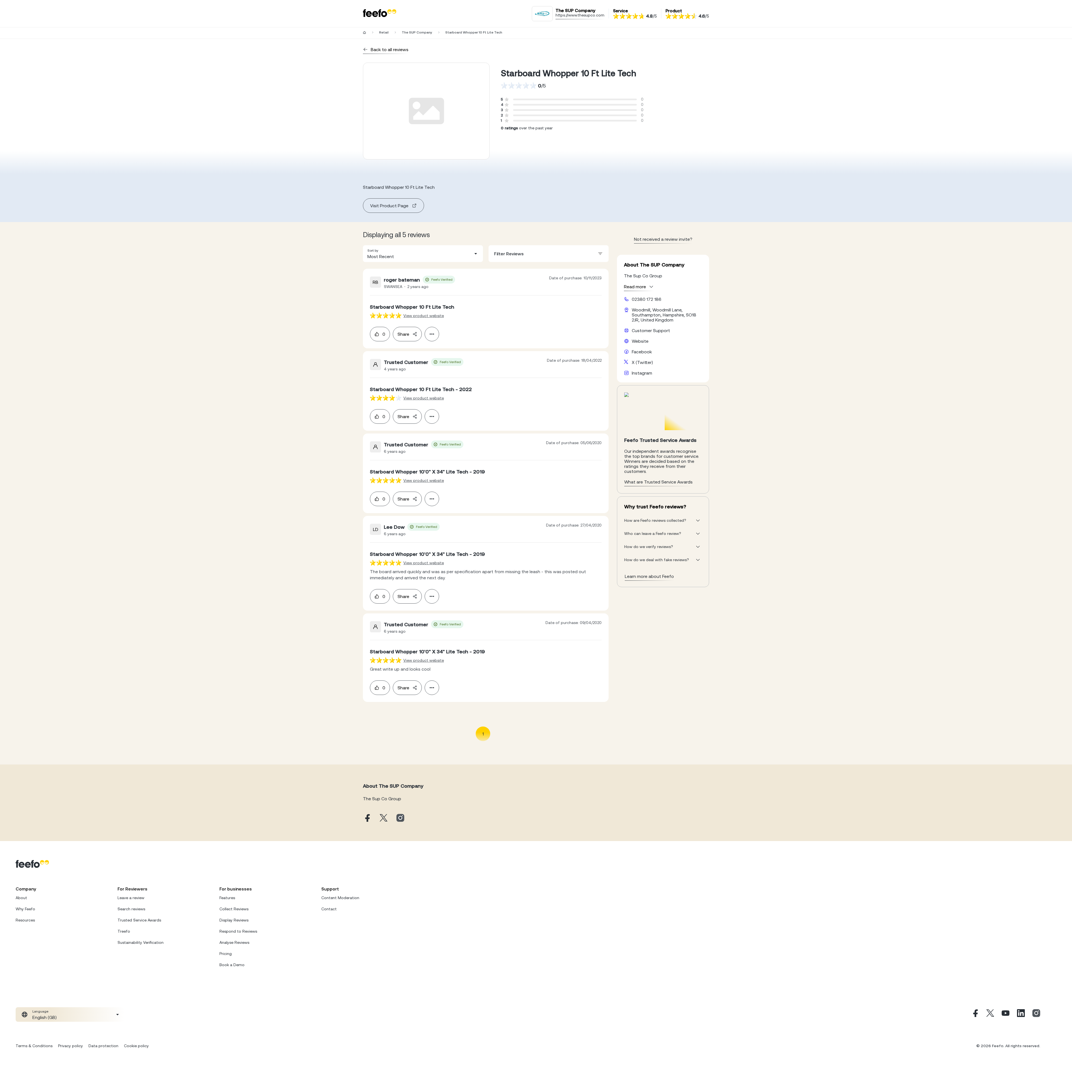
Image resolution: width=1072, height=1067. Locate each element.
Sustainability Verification (141, 942)
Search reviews (131, 909)
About (21, 897)
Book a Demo (232, 965)
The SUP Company (417, 32)
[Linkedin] (1021, 1014)
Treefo (124, 931)
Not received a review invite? (663, 239)
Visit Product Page (389, 205)
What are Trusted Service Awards (658, 481)
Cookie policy (136, 1046)
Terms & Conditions (34, 1046)
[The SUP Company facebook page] (367, 818)
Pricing (225, 953)
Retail (384, 32)
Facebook (642, 351)
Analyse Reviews (234, 942)
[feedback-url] (385, 315)
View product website (423, 315)
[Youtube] (1005, 1014)
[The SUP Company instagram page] (400, 818)
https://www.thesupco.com (580, 15)
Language (40, 1011)
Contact (329, 909)
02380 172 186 (646, 299)
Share (403, 334)
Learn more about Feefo (649, 576)
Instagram (642, 372)
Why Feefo (25, 909)
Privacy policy (70, 1046)
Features (227, 897)
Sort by (372, 251)
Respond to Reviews (238, 931)
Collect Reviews (233, 909)
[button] (423, 253)
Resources (25, 920)
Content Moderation (340, 897)
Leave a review (131, 897)
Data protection (103, 1046)
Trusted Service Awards (139, 920)
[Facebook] (975, 1014)
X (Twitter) (642, 362)
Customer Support (651, 330)
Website (640, 341)
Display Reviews (233, 920)
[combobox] (423, 253)
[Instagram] (1036, 1014)
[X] (990, 1014)
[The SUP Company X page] (383, 818)
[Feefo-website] (379, 13)
